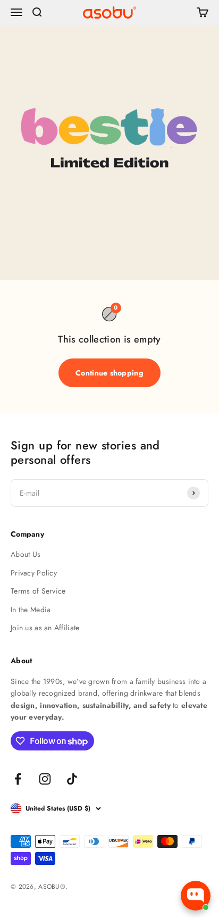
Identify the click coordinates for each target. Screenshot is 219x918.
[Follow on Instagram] (45, 779)
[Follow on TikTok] (72, 779)
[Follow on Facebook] (18, 779)
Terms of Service (38, 591)
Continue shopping (109, 373)
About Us (25, 554)
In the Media (30, 609)
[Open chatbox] (195, 896)
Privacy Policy (34, 573)
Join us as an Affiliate (45, 627)
